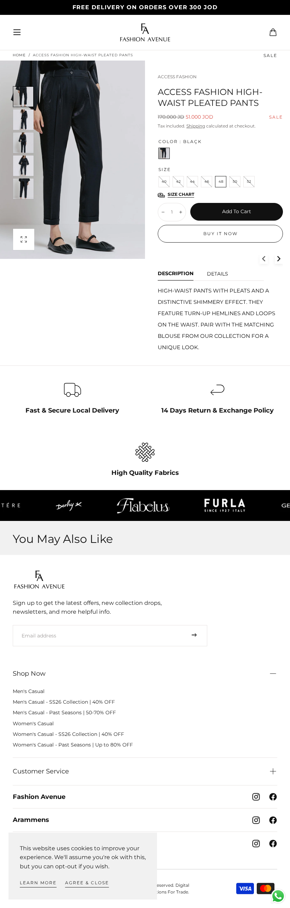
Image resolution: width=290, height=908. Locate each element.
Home (19, 55)
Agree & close (87, 882)
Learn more (38, 882)
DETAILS (217, 274)
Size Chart (181, 194)
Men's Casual (29, 691)
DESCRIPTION (175, 274)
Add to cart (236, 211)
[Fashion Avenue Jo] (39, 579)
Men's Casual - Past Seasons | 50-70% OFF (64, 712)
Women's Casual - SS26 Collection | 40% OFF (68, 734)
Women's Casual (33, 723)
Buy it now (220, 233)
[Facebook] (273, 797)
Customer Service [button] (41, 771)
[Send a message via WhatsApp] (278, 896)
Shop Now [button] (29, 673)
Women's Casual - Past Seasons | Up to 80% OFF (73, 745)
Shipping (195, 126)
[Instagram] (256, 797)
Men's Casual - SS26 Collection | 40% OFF (64, 702)
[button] (17, 32)
